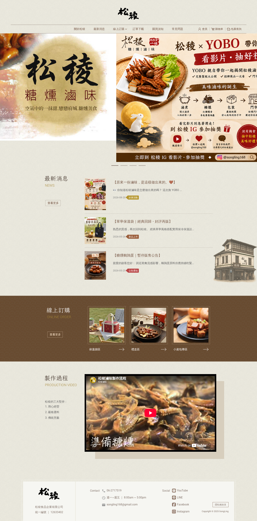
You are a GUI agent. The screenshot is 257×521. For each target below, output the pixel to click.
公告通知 (133, 270)
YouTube (182, 490)
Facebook (183, 504)
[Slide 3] (133, 166)
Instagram (183, 511)
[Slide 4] (142, 166)
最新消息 (99, 29)
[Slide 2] (123, 166)
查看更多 (53, 203)
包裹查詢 (235, 29)
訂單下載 (138, 29)
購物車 (219, 29)
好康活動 (133, 197)
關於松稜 (79, 29)
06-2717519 (112, 491)
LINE (180, 497)
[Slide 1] (114, 166)
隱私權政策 (220, 504)
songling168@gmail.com (120, 505)
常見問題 (177, 29)
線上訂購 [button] (120, 29)
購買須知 (157, 29)
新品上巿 (133, 236)
